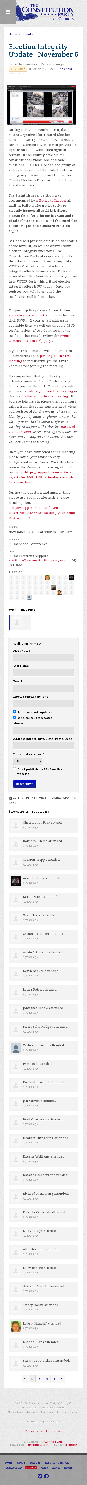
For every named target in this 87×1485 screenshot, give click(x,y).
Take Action (13, 1467)
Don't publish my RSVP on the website (39, 771)
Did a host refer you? (28, 754)
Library (69, 1467)
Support (35, 1462)
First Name (21, 650)
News (44, 1467)
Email (17, 681)
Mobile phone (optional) (32, 697)
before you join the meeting (50, 391)
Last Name (21, 666)
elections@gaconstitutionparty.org (37, 560)
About (21, 1462)
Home (13, 34)
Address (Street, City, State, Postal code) (43, 739)
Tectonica (70, 1445)
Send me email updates (34, 712)
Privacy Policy (33, 1431)
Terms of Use (54, 1431)
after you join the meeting (46, 396)
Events (28, 34)
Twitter (48, 1442)
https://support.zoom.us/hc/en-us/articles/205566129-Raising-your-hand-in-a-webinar (43, 513)
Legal (56, 1467)
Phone (18, 723)
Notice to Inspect (52, 200)
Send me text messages (34, 718)
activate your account (27, 315)
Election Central (57, 1462)
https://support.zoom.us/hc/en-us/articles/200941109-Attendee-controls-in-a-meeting (42, 477)
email (59, 1442)
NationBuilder (38, 1445)
